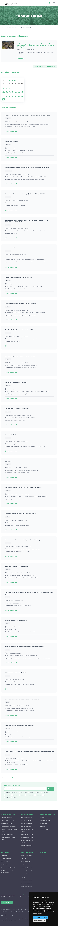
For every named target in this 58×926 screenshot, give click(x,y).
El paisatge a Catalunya (8, 814)
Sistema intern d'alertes (9, 921)
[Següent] (12, 777)
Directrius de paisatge (7, 820)
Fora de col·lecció (6, 858)
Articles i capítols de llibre (9, 868)
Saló (45, 795)
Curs (38, 792)
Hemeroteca (43, 823)
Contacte (43, 852)
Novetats (23, 864)
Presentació (30, 795)
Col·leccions (4, 855)
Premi (22, 795)
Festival (8, 795)
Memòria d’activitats (26, 874)
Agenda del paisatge (26, 27)
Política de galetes (25, 919)
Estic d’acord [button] (37, 917)
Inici (2, 27)
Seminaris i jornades (26, 868)
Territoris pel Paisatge (7, 834)
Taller (14, 797)
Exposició (45, 792)
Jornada (15, 795)
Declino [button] (45, 917)
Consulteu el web (12, 131)
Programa (21, 58)
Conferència (24, 792)
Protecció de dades (26, 883)
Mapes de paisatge (6, 823)
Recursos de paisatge (12, 27)
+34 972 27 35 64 (26, 911)
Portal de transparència (27, 880)
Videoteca (43, 826)
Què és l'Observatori (26, 855)
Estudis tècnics (5, 861)
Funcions (23, 858)
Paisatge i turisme (26, 826)
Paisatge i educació (26, 823)
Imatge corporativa (26, 886)
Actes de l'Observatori (11, 792)
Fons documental (45, 820)
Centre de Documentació (47, 814)
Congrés (32, 792)
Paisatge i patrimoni (26, 820)
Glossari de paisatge (26, 845)
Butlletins (4, 864)
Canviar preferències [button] (39, 920)
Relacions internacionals (28, 871)
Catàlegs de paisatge (7, 817)
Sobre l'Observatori (27, 852)
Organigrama (24, 877)
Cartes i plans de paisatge (8, 826)
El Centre (42, 817)
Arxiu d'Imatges (44, 829)
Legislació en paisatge (27, 834)
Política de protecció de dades (10, 919)
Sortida (8, 797)
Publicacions (5, 852)
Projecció (38, 795)
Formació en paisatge (27, 837)
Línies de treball (25, 861)
